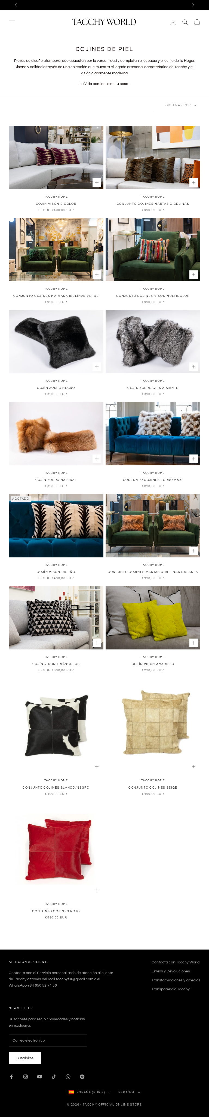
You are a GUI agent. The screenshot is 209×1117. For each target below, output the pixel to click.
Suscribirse (25, 1058)
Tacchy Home (56, 197)
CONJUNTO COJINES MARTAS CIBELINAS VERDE (56, 295)
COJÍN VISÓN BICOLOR (56, 203)
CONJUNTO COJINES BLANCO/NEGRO (56, 787)
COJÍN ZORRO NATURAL (56, 479)
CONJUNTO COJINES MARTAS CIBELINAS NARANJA (153, 571)
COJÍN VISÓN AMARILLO (153, 664)
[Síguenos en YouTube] (39, 1076)
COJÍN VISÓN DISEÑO (56, 571)
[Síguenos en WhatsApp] (68, 1076)
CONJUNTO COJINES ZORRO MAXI (153, 479)
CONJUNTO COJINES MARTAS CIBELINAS (153, 203)
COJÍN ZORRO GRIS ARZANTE (153, 387)
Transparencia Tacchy (171, 989)
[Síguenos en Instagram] (25, 1076)
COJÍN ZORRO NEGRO (56, 387)
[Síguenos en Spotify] (82, 1076)
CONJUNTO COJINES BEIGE (152, 787)
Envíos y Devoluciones (171, 971)
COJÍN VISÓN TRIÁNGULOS (56, 664)
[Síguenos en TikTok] (54, 1076)
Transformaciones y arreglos (176, 980)
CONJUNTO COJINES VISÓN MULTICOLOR (152, 295)
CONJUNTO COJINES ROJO (56, 911)
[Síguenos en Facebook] (11, 1076)
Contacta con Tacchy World (175, 962)
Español (126, 1092)
